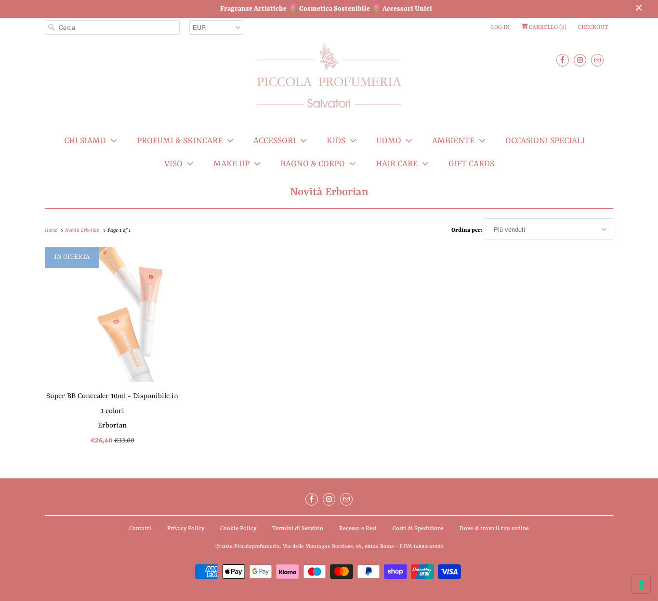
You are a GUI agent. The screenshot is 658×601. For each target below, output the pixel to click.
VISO (173, 164)
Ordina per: (467, 230)
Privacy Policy (185, 528)
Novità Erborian (329, 192)
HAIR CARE (397, 164)
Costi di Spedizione (418, 528)
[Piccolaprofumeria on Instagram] (580, 60)
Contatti (140, 528)
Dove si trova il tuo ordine (494, 528)
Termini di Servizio (297, 528)
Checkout (593, 27)
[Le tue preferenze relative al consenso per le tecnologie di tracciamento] (641, 584)
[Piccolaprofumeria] (329, 81)
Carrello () (546, 27)
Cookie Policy (238, 528)
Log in (500, 27)
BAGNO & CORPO (312, 164)
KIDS (336, 141)
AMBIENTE (453, 141)
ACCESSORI (274, 141)
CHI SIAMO (85, 141)
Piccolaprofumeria (257, 547)
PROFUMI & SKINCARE (180, 141)
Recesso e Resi (358, 528)
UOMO (388, 141)
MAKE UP (231, 164)
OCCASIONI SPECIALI (545, 141)
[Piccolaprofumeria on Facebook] (562, 60)
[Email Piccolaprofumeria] (597, 60)
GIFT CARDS (471, 164)
